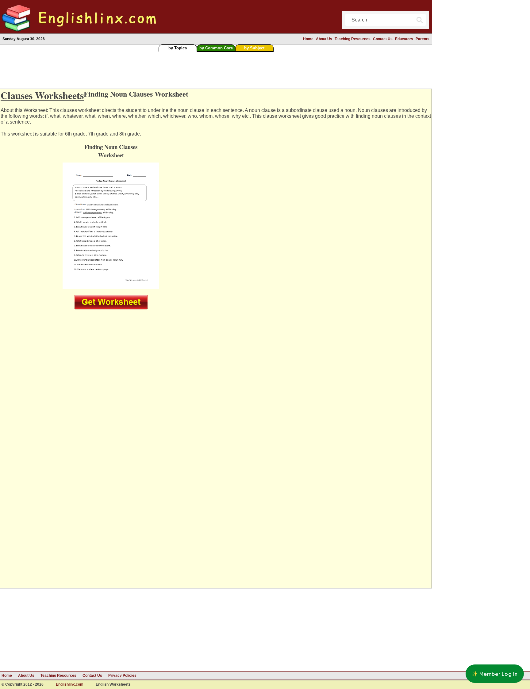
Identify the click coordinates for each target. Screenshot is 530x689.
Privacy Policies (122, 675)
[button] (495, 673)
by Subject (254, 48)
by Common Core (216, 48)
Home (308, 39)
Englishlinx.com (69, 685)
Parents (422, 39)
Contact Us (383, 39)
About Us (324, 39)
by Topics (177, 48)
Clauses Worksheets (42, 95)
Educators (404, 39)
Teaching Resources (353, 39)
